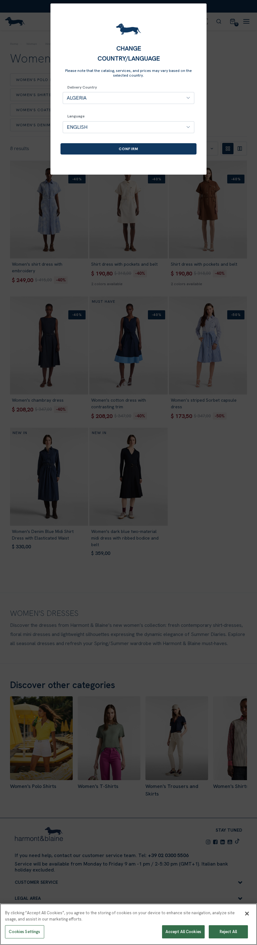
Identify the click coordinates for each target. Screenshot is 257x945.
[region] (128, 924)
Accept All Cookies (183, 931)
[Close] (247, 914)
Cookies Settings (24, 931)
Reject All (228, 931)
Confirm (128, 148)
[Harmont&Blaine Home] (128, 29)
